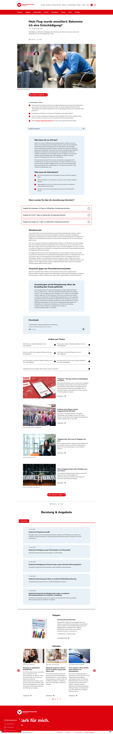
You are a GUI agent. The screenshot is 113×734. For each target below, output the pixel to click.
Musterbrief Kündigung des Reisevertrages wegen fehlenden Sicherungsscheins (55, 564)
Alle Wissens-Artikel (55, 495)
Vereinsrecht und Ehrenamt (66, 620)
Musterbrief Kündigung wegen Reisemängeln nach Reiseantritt (49, 550)
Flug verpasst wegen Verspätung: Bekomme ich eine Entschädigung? (71, 344)
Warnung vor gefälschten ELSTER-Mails (31, 668)
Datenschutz (60, 732)
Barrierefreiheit (78, 732)
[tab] (55, 699)
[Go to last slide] (18, 670)
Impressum (68, 732)
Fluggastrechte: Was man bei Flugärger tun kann (71, 440)
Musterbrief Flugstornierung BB (39, 532)
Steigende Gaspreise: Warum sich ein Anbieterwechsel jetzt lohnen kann (56, 669)
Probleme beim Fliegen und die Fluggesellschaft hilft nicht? (67, 410)
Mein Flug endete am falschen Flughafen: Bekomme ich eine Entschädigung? (37, 361)
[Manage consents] (110, 731)
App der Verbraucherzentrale (44, 120)
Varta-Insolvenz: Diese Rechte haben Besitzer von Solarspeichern (78, 669)
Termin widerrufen (89, 732)
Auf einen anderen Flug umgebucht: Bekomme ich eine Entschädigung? (37, 353)
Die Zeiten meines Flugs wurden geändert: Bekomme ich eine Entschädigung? (71, 361)
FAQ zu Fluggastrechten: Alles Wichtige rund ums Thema (72, 470)
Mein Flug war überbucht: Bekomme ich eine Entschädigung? (69, 353)
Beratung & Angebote (37, 95)
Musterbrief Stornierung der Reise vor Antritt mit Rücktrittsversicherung (52, 579)
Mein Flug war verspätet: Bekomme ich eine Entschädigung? (34, 344)
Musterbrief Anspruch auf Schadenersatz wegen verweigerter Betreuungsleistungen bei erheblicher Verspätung (49, 594)
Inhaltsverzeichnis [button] (34, 129)
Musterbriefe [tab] (23, 521)
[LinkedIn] (21, 725)
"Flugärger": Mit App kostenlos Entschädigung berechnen (72, 379)
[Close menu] (19, 719)
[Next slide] (94, 670)
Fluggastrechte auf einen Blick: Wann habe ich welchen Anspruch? (40, 369)
